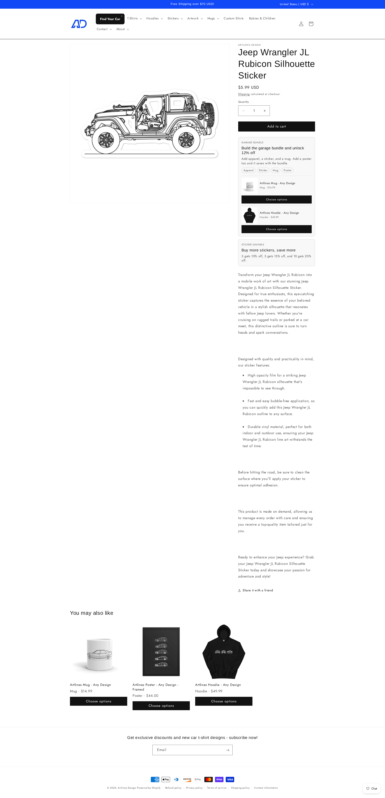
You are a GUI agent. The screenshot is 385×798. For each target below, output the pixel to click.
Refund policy (173, 787)
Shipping (244, 94)
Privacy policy (194, 787)
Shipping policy (240, 787)
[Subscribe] (227, 750)
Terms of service (216, 787)
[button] (134, 18)
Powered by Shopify (149, 788)
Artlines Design (127, 788)
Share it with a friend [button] (258, 590)
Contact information (266, 787)
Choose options (276, 199)
